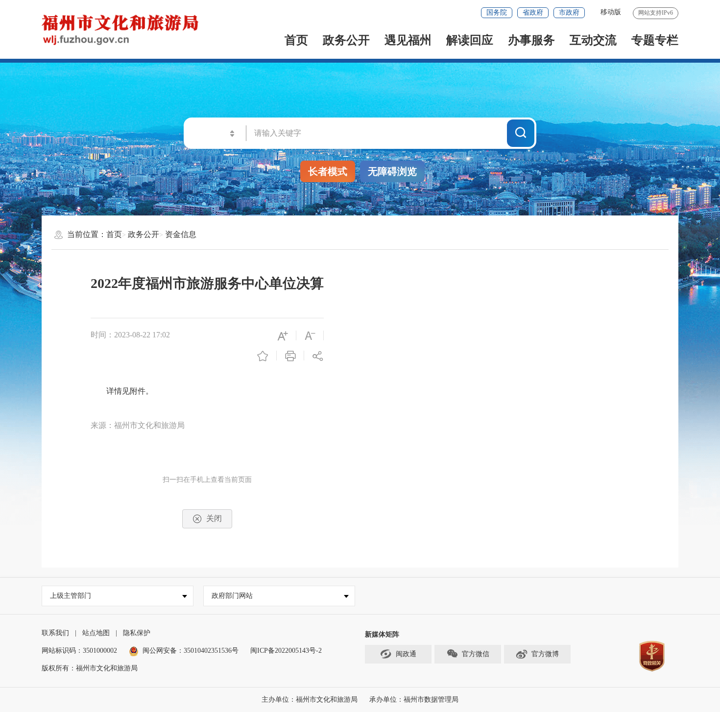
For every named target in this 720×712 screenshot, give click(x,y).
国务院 (496, 12)
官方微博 (545, 654)
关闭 (214, 518)
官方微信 (475, 654)
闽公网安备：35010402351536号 (191, 650)
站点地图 (96, 633)
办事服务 (531, 40)
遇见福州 (408, 40)
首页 (296, 40)
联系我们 (55, 633)
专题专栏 (654, 40)
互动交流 (593, 40)
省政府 (533, 12)
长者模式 (327, 171)
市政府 (569, 12)
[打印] (290, 355)
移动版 (610, 12)
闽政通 (406, 654)
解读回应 (469, 40)
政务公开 (346, 40)
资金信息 (180, 234)
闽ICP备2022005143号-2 (286, 650)
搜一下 (520, 132)
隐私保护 (136, 633)
